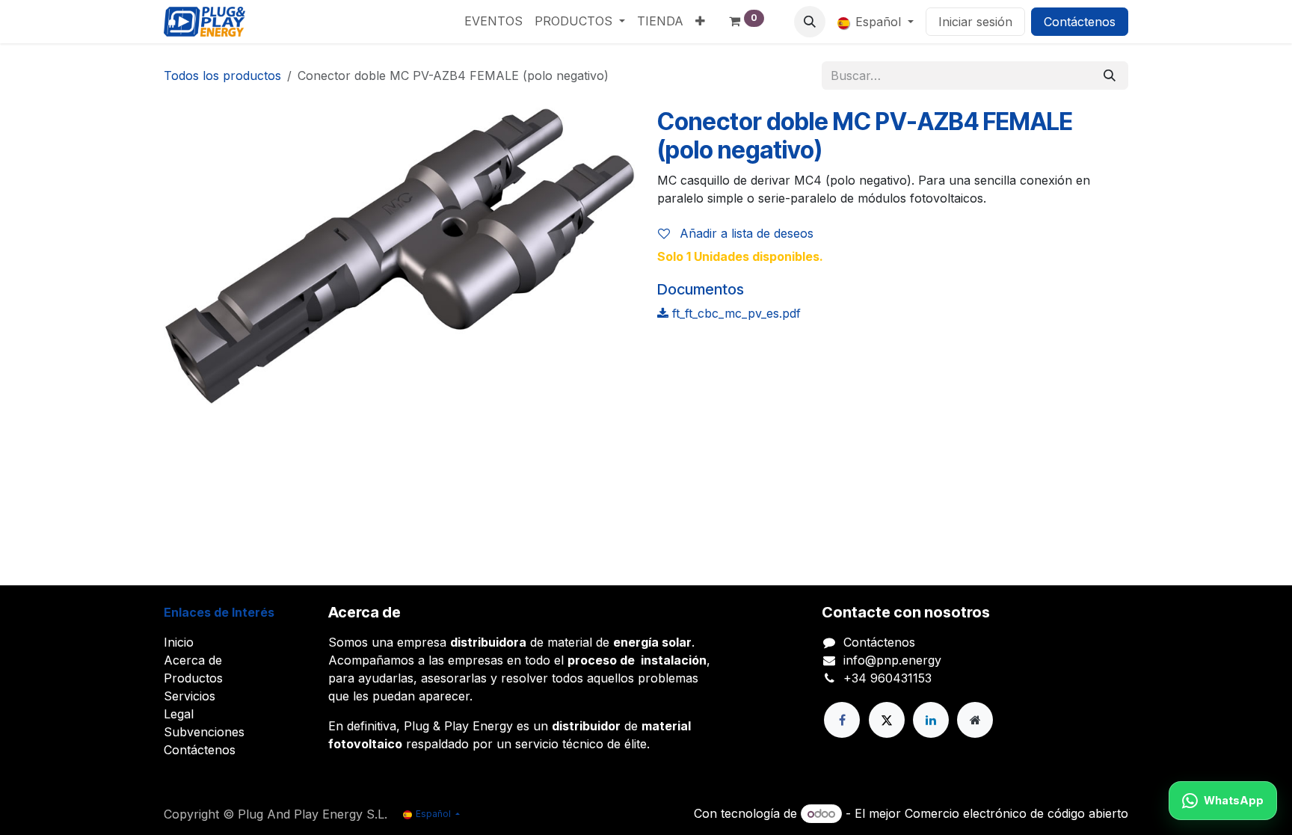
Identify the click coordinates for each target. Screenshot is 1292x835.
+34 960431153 (887, 678)
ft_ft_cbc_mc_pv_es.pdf (734, 313)
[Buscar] (1109, 75)
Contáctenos (1080, 21)
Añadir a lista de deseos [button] (744, 233)
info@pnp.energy (892, 660)
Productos (193, 678)
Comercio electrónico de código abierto (1016, 813)
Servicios (189, 695)
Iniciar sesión (975, 21)
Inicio (179, 642)
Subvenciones (204, 731)
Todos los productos (222, 75)
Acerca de (193, 660)
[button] (809, 21)
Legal (179, 713)
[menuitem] (493, 21)
